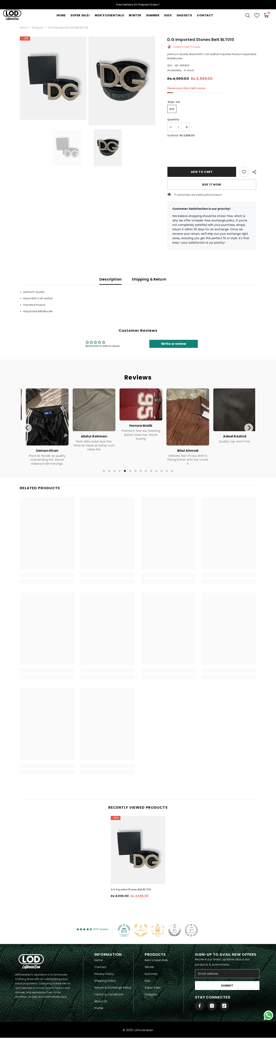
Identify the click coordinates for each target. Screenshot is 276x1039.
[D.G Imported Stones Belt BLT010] (138, 850)
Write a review (173, 343)
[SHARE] (252, 172)
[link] (244, 172)
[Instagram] (212, 1005)
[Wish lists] (257, 15)
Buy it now (211, 185)
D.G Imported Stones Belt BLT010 (131, 889)
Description (110, 279)
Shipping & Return (149, 279)
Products (37, 27)
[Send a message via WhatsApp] (268, 1015)
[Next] (248, 428)
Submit (227, 986)
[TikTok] (224, 1005)
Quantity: (173, 119)
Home (23, 27)
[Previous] (27, 428)
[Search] (247, 15)
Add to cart (202, 172)
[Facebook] (199, 1005)
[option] (67, 147)
